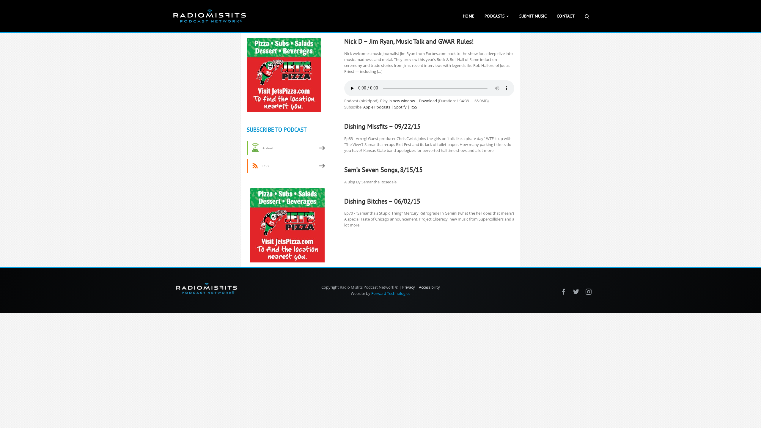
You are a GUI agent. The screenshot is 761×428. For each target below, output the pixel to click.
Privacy (408, 287)
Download (428, 100)
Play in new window (397, 100)
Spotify (400, 107)
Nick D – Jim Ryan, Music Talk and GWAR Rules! (409, 41)
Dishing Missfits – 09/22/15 (382, 126)
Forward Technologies (390, 293)
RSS (414, 107)
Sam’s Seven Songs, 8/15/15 (383, 170)
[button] (587, 16)
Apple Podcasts (376, 107)
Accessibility (429, 287)
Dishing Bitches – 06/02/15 (382, 201)
